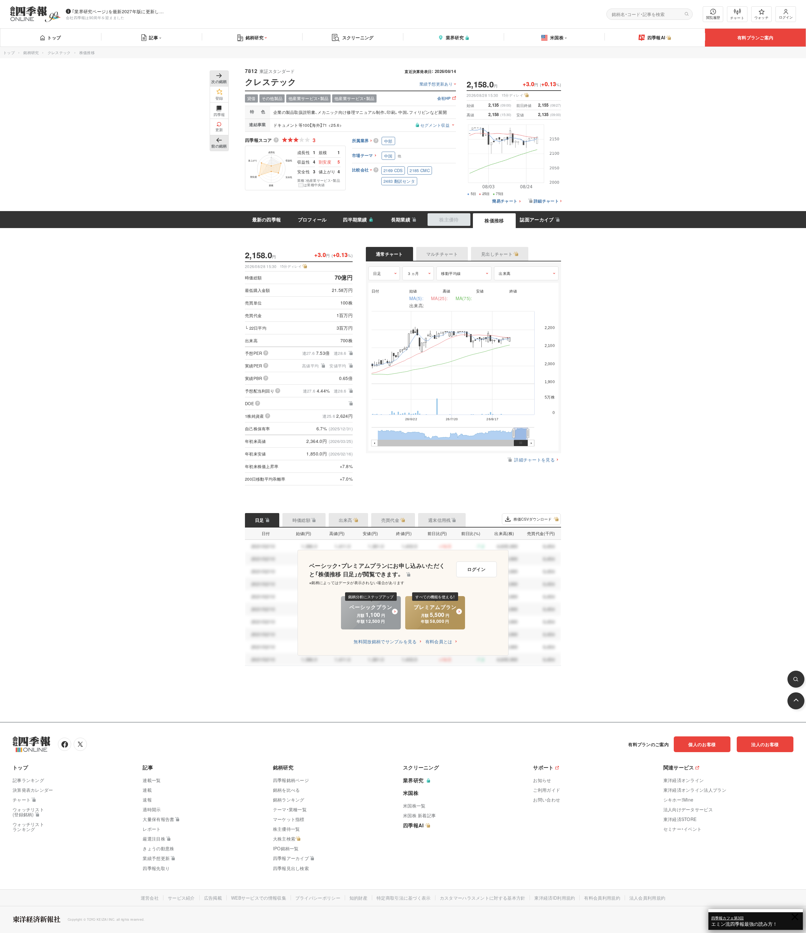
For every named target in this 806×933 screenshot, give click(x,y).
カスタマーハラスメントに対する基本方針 (482, 898)
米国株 (557, 37)
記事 (153, 37)
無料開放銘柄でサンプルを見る (385, 641)
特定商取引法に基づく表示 (404, 898)
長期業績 (400, 219)
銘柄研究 (255, 37)
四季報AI (656, 37)
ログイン (786, 17)
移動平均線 (451, 273)
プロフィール (312, 219)
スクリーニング (358, 37)
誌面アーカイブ (536, 219)
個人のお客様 (702, 744)
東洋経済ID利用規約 (554, 898)
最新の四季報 (266, 219)
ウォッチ (761, 17)
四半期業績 (355, 219)
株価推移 (494, 220)
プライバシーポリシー (317, 898)
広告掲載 (213, 898)
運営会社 (150, 898)
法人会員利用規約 (647, 898)
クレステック (59, 52)
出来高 (505, 273)
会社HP (444, 98)
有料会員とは (438, 641)
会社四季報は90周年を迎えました (95, 17)
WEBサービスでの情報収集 (258, 898)
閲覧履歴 (713, 17)
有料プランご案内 (755, 37)
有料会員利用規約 (602, 898)
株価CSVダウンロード (533, 519)
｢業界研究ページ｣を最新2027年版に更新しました (119, 11)
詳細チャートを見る (534, 459)
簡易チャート (504, 201)
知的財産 (358, 898)
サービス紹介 (181, 898)
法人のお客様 (765, 744)
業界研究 (455, 37)
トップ (54, 37)
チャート (737, 17)
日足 (377, 273)
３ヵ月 (413, 273)
